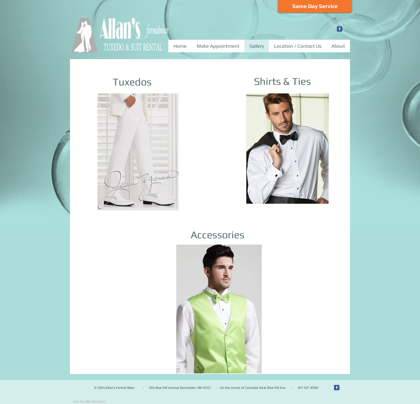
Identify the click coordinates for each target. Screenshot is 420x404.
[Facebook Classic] (339, 29)
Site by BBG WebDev (89, 401)
